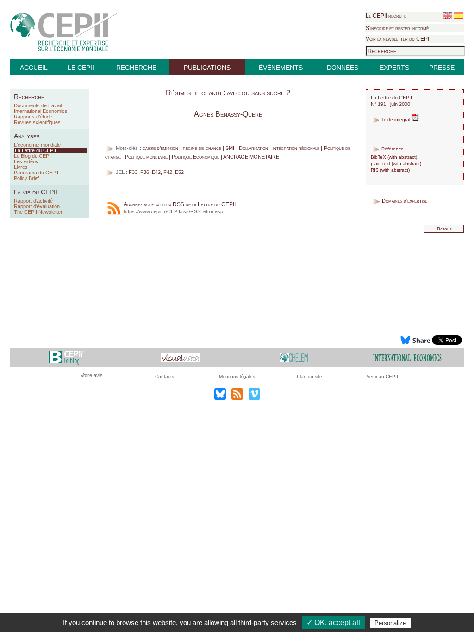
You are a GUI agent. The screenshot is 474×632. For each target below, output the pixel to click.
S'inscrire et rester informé (397, 28)
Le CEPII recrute (386, 15)
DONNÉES (342, 67)
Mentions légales (237, 376)
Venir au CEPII (382, 376)
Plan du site (309, 376)
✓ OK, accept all (333, 622)
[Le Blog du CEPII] (67, 357)
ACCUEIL (34, 67)
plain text (380, 163)
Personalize (390, 623)
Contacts (164, 376)
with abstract (402, 157)
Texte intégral (396, 119)
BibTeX (378, 157)
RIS (375, 170)
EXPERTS (394, 67)
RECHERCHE (136, 67)
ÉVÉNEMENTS (281, 67)
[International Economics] (407, 357)
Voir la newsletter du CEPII (398, 39)
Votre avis (92, 375)
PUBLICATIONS (207, 67)
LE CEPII (81, 67)
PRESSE (442, 67)
